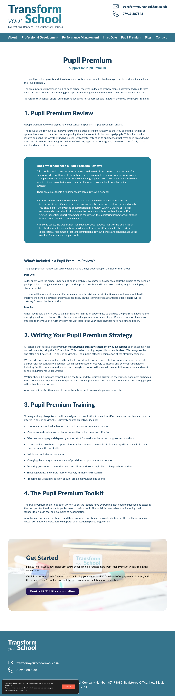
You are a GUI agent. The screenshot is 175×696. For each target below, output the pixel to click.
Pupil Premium (131, 37)
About (12, 37)
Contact (161, 37)
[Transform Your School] (34, 14)
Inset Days (110, 37)
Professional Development (40, 37)
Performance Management (80, 37)
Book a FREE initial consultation (52, 591)
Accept (68, 687)
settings (23, 690)
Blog (148, 37)
